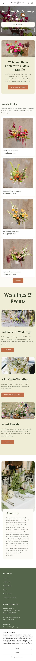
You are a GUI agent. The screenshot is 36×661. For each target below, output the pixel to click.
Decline (17, 652)
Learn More (7, 349)
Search (5, 590)
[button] (3, 3)
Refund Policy (7, 586)
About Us (6, 578)
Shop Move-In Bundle (18, 87)
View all (18, 280)
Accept (17, 648)
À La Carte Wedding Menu (12, 394)
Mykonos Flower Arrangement (12, 272)
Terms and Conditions (10, 598)
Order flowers (18, 24)
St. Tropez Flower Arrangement (12, 191)
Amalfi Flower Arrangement (11, 231)
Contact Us (6, 582)
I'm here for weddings (18, 29)
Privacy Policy (27, 643)
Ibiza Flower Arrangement (10, 150)
